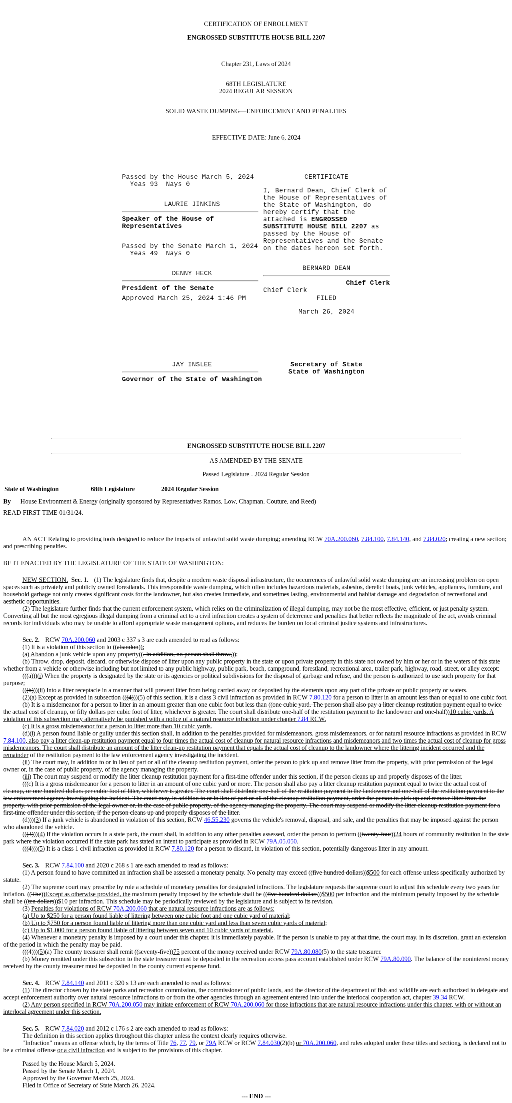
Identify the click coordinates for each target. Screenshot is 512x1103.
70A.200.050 (125, 1004)
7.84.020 (434, 539)
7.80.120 (320, 697)
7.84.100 (372, 539)
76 (173, 1042)
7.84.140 (398, 539)
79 (192, 1042)
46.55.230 (217, 819)
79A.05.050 (281, 841)
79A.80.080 (306, 951)
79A (211, 1042)
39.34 (440, 997)
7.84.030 (269, 1042)
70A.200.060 (341, 539)
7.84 (302, 718)
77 (183, 1042)
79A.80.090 (395, 958)
